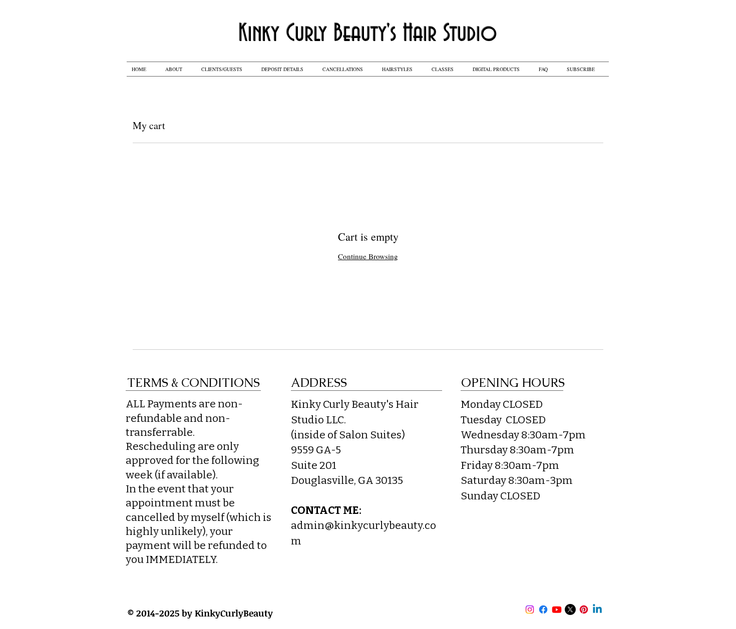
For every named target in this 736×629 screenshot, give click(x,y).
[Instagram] (529, 609)
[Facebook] (543, 609)
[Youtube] (556, 609)
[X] (570, 609)
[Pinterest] (583, 609)
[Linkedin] (597, 609)
